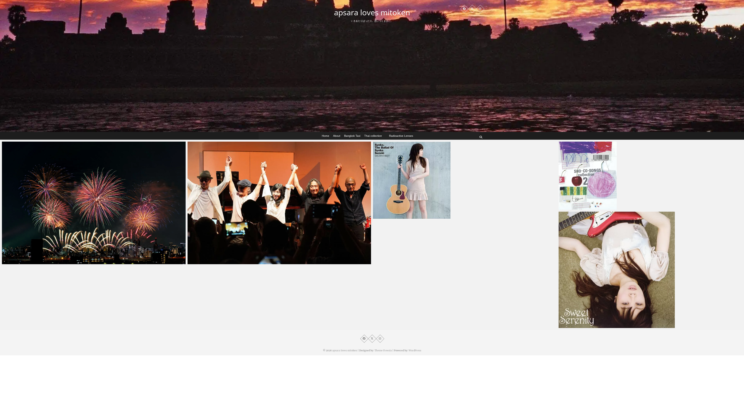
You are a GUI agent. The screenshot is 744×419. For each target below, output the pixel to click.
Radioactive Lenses (401, 135)
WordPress (415, 350)
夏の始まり (17, 262)
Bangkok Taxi (352, 135)
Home (325, 135)
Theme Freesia (383, 350)
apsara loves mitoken (372, 12)
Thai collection (373, 135)
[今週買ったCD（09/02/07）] (650, 176)
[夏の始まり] (94, 203)
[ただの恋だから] (465, 180)
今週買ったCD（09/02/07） (585, 208)
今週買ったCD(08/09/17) (583, 326)
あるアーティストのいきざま (214, 262)
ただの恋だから (391, 217)
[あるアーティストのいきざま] (279, 203)
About (336, 135)
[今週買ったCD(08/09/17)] (650, 270)
